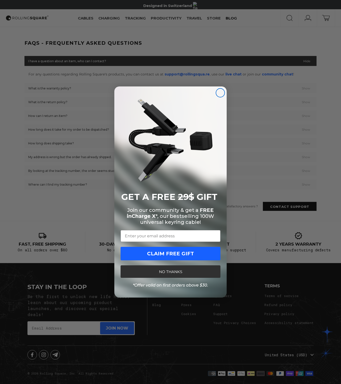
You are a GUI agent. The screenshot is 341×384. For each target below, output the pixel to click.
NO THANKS (170, 271)
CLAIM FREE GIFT (170, 254)
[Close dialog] (220, 92)
